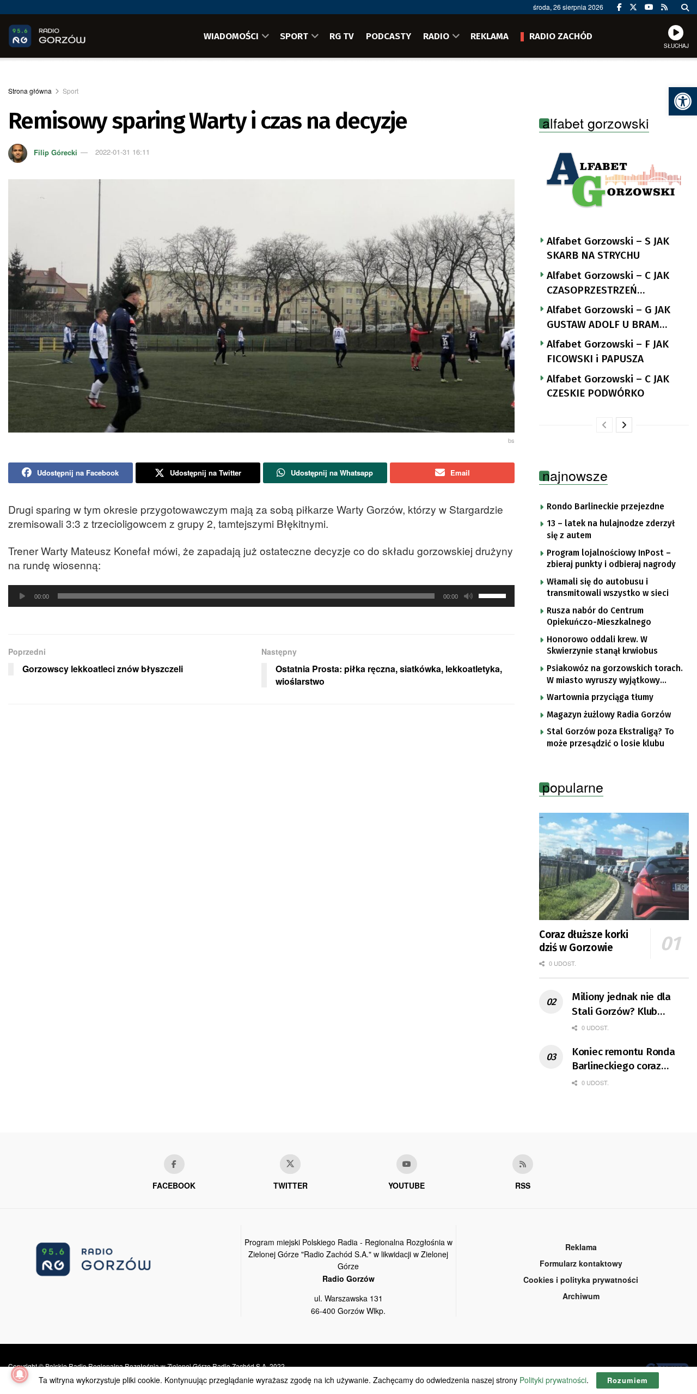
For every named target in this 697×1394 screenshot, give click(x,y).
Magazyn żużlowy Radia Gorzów (609, 715)
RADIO (436, 36)
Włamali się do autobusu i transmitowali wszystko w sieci (608, 588)
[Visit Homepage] (62, 36)
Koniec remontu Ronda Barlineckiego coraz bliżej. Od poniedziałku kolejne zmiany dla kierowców (623, 1059)
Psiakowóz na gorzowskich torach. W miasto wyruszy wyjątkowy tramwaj (615, 674)
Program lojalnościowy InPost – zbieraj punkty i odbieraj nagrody (611, 559)
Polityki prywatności (552, 1379)
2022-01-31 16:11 (122, 152)
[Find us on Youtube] (406, 1164)
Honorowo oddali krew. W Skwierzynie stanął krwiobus (602, 645)
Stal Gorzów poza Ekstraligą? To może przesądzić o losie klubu (610, 737)
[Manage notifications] (19, 1374)
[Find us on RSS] (664, 7)
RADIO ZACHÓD (560, 36)
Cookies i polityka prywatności (580, 1279)
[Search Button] (685, 7)
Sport (70, 90)
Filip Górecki (55, 152)
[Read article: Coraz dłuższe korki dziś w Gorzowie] (614, 866)
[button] (683, 101)
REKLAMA (489, 36)
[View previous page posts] (604, 425)
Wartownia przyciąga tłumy (600, 697)
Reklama (581, 1246)
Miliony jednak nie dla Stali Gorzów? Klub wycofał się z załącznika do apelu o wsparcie (626, 1004)
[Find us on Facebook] (619, 7)
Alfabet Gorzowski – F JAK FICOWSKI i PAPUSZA (608, 351)
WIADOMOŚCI (231, 36)
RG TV (341, 36)
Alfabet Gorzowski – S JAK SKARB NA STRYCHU (608, 248)
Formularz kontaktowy (581, 1263)
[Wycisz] (468, 596)
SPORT (294, 36)
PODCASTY (388, 36)
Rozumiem (627, 1380)
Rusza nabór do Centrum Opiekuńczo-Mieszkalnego (599, 617)
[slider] (494, 595)
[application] (261, 596)
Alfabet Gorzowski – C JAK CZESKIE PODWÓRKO (608, 386)
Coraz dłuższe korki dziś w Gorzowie (583, 941)
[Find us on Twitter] (633, 7)
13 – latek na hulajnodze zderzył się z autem (611, 529)
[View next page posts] (624, 425)
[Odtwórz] (22, 596)
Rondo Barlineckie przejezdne (605, 507)
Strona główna (30, 90)
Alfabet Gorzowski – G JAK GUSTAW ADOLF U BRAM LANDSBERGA (608, 317)
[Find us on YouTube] (649, 7)
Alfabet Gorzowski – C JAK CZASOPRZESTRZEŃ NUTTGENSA (608, 283)
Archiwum (581, 1295)
